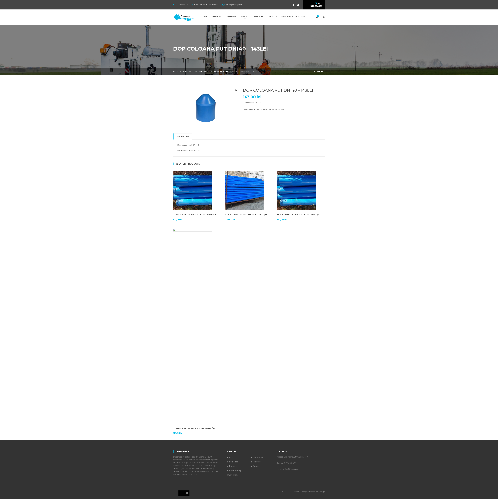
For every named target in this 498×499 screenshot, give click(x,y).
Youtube (296, 5)
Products (186, 71)
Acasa (175, 71)
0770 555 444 (182, 4)
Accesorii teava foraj (219, 71)
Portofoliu (233, 466)
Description (182, 136)
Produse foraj (201, 71)
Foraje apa (233, 462)
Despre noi (258, 457)
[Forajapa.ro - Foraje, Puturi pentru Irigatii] (184, 16)
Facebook (292, 5)
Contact (256, 466)
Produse (257, 462)
